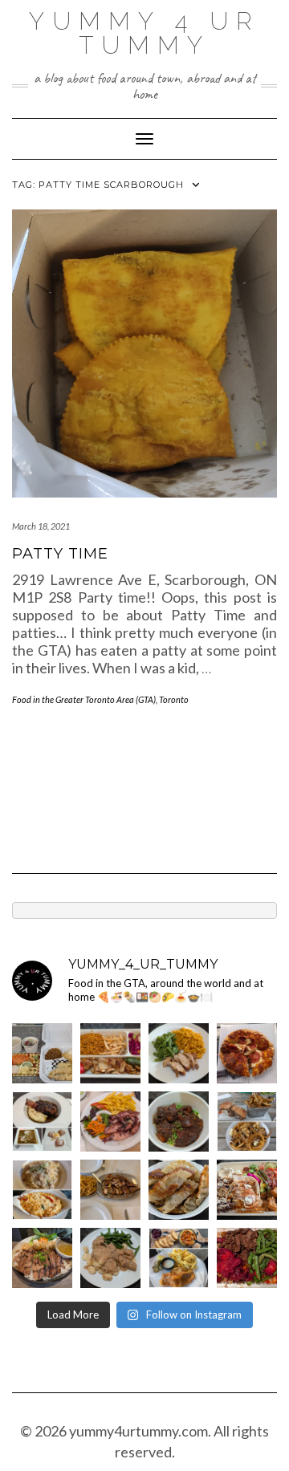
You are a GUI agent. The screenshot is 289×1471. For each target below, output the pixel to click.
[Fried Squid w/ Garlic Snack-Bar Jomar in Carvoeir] (110, 1121)
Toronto (174, 699)
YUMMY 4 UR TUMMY (144, 33)
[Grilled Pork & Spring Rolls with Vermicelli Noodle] (42, 1258)
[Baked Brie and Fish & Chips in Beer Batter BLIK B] (179, 1258)
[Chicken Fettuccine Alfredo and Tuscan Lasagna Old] (42, 1190)
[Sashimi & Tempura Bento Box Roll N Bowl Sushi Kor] (42, 1053)
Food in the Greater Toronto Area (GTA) (84, 699)
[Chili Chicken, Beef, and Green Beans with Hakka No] (247, 1258)
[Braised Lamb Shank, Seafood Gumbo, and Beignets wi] (42, 1121)
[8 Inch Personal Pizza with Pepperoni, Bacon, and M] (247, 1053)
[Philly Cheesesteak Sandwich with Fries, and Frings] (247, 1121)
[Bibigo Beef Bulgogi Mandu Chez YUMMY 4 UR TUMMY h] (179, 1190)
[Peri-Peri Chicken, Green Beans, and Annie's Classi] (179, 1053)
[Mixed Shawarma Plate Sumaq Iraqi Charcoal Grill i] (247, 1190)
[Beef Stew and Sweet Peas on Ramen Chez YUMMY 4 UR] (179, 1121)
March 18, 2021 (41, 526)
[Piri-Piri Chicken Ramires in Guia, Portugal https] (110, 1190)
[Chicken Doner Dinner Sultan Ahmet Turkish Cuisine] (110, 1053)
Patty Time (60, 554)
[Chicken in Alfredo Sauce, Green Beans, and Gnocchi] (110, 1258)
